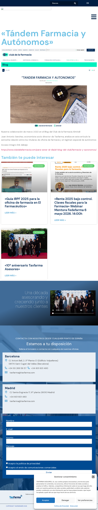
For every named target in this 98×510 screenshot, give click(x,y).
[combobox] (62, 3)
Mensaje (10, 446)
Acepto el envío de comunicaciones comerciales (32, 467)
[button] (93, 477)
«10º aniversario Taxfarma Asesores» (24, 267)
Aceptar (45, 500)
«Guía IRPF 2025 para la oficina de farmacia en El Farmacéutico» (23, 202)
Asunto (9, 438)
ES (88, 3)
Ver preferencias (85, 500)
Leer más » (10, 212)
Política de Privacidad (61, 506)
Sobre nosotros (31, 494)
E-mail (9, 429)
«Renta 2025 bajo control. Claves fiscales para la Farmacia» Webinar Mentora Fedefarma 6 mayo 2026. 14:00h (73, 206)
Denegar (65, 500)
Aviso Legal (74, 506)
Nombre (10, 421)
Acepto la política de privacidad (24, 463)
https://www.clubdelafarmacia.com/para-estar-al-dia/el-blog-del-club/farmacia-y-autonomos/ (49, 149)
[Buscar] (76, 3)
